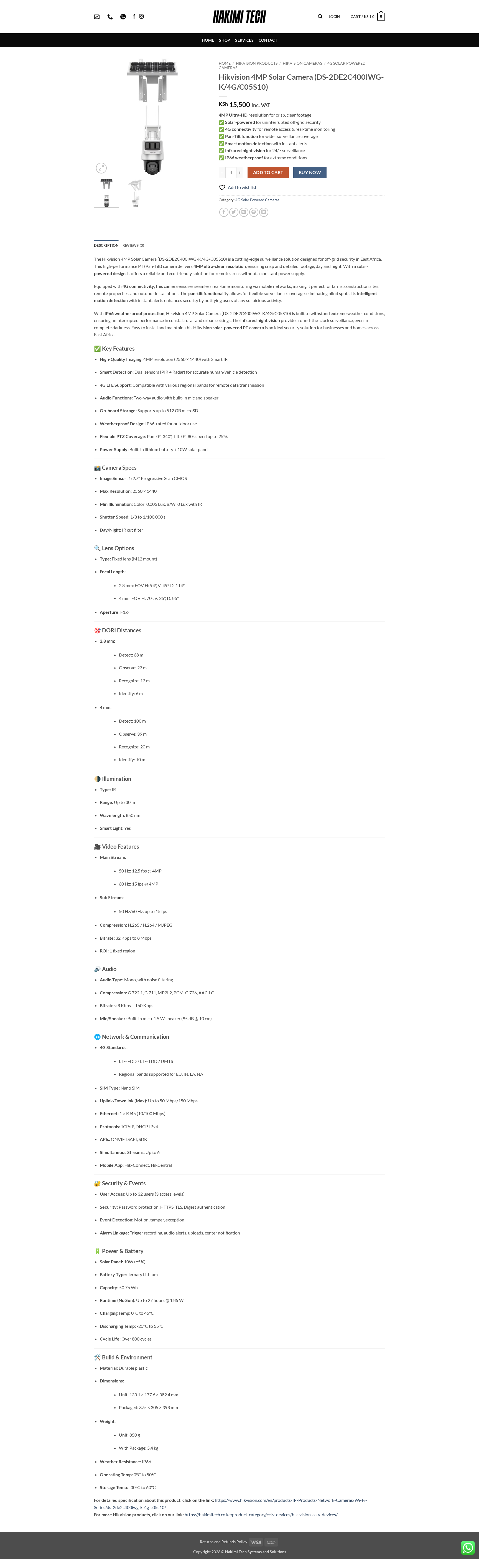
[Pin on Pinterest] (253, 212)
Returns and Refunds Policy (223, 1541)
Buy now (310, 172)
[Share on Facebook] (223, 212)
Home (208, 40)
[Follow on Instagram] (141, 16)
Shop (224, 40)
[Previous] (103, 116)
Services (244, 40)
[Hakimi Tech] (239, 16)
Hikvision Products (256, 63)
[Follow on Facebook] (134, 16)
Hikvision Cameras (302, 63)
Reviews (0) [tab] (133, 245)
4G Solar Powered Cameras (257, 200)
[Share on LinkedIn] (263, 212)
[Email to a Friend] (243, 212)
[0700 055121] (110, 17)
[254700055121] (123, 17)
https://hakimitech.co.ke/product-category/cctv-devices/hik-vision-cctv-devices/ (261, 1514)
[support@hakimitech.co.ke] (97, 17)
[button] (320, 16)
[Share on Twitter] (233, 212)
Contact (268, 40)
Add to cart (268, 172)
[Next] (201, 116)
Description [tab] (106, 245)
